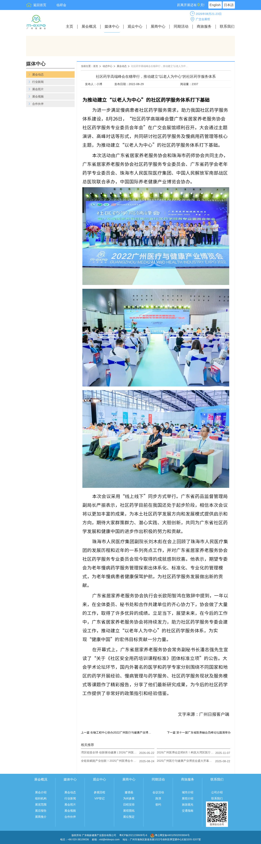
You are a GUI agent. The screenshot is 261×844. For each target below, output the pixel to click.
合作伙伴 (70, 816)
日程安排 (129, 804)
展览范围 (40, 804)
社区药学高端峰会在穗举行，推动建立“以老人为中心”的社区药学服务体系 (161, 66)
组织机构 (40, 798)
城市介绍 (187, 792)
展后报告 (40, 810)
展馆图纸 (129, 810)
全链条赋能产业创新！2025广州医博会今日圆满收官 (109, 760)
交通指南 (187, 810)
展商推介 (40, 816)
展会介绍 (40, 792)
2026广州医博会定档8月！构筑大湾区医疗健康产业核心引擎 (185, 752)
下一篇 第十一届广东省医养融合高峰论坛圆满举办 (199, 732)
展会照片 (70, 804)
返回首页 (39, 5)
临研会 (61, 5)
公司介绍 (217, 792)
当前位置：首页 (89, 66)
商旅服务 (204, 26)
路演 (158, 798)
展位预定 (129, 816)
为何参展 (129, 798)
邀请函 (129, 792)
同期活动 (181, 26)
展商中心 (158, 26)
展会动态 (122, 66)
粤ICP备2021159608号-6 (133, 835)
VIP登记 (99, 798)
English (215, 5)
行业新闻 (70, 798)
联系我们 (227, 26)
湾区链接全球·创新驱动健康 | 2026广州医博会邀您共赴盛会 (109, 752)
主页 (69, 26)
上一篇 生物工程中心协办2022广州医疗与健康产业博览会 (116, 732)
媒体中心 (112, 26)
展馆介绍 (187, 798)
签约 (158, 804)
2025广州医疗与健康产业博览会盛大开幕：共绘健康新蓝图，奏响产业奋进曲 (185, 760)
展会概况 (89, 26)
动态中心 (107, 66)
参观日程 (99, 792)
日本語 (229, 5)
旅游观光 (187, 804)
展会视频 (70, 810)
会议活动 (158, 792)
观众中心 (135, 26)
